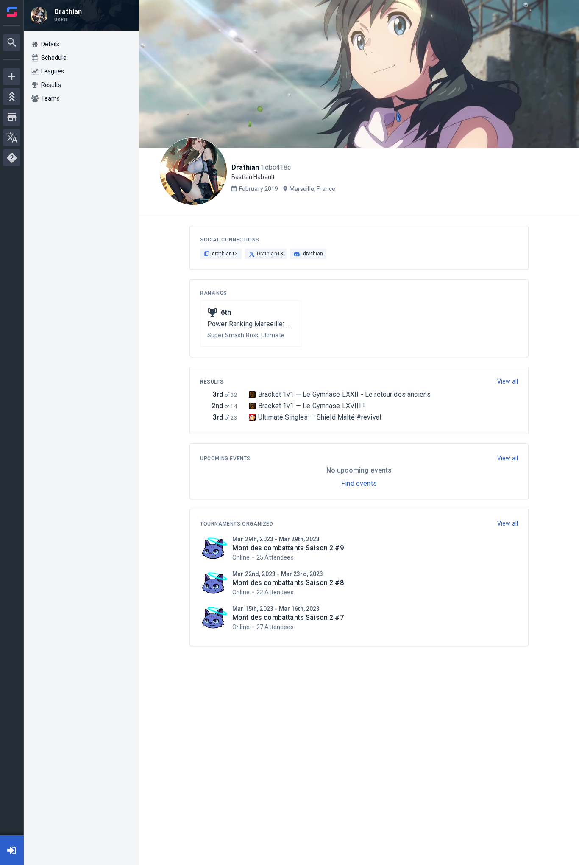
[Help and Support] (11, 157)
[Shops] (11, 117)
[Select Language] (11, 137)
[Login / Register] (12, 850)
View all (507, 381)
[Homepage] (12, 12)
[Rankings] (11, 96)
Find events (359, 483)
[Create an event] (11, 76)
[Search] (11, 42)
